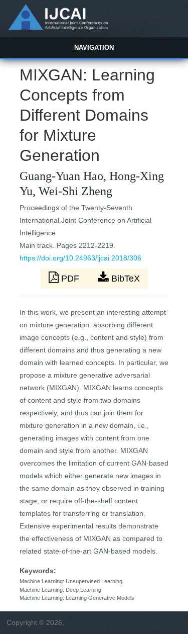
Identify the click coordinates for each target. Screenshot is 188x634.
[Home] (58, 27)
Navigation (94, 47)
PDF (70, 279)
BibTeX (124, 279)
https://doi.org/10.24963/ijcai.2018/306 (80, 258)
